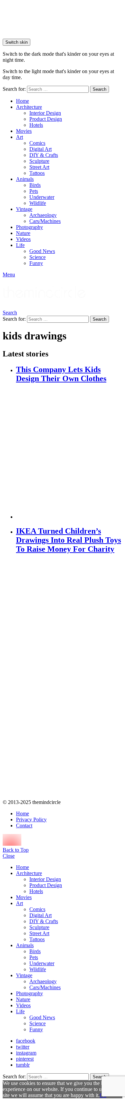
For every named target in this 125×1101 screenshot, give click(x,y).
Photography (29, 227)
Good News (42, 251)
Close (9, 856)
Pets (33, 191)
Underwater (41, 197)
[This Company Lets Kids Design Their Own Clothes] (69, 452)
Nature (23, 233)
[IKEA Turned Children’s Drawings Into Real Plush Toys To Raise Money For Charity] (69, 677)
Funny (36, 263)
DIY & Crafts (43, 155)
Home (22, 101)
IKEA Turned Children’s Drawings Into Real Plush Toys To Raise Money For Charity (68, 540)
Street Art (39, 167)
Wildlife (37, 203)
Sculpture (39, 161)
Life (20, 245)
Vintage (24, 209)
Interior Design (45, 113)
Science (37, 257)
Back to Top (16, 850)
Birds (35, 185)
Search (99, 89)
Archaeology (43, 215)
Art (19, 137)
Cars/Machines (45, 221)
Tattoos (37, 173)
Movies (24, 131)
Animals (25, 179)
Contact (24, 825)
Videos (23, 239)
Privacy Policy (31, 819)
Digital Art (40, 149)
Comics (37, 143)
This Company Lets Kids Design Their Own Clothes (61, 374)
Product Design (45, 119)
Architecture (29, 107)
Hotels (36, 125)
